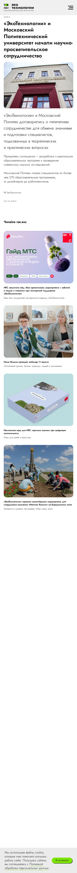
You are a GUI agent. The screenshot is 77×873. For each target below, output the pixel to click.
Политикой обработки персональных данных (27, 866)
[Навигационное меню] (70, 8)
